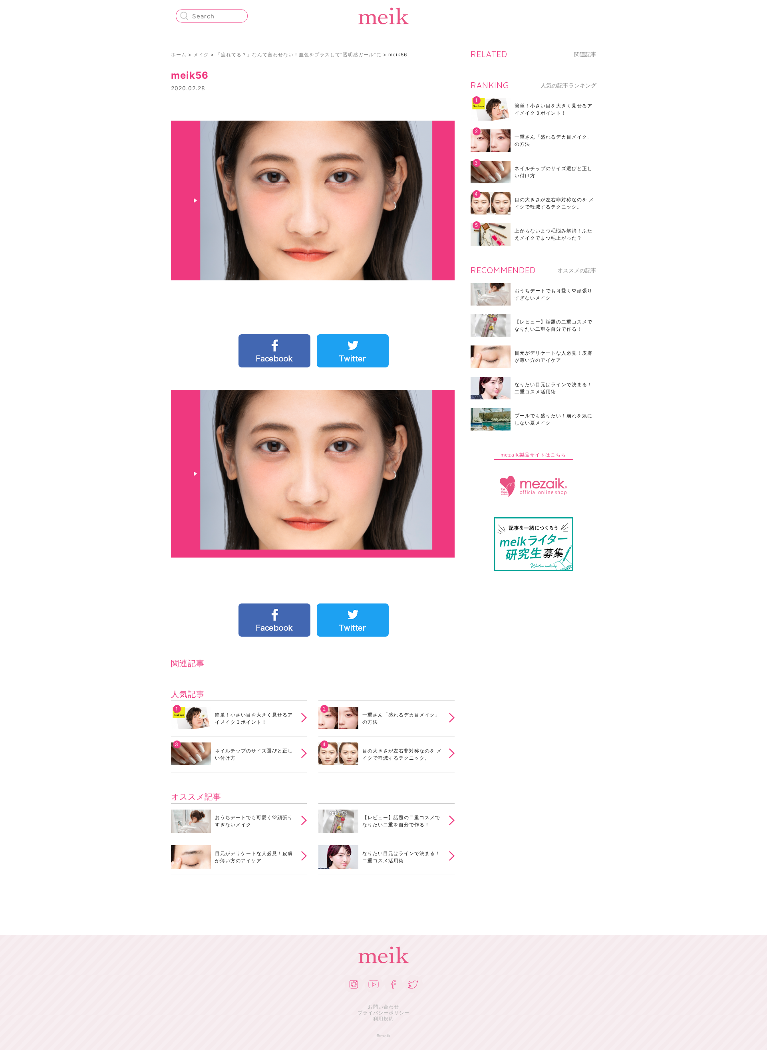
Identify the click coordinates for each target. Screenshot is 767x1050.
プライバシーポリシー (383, 1013)
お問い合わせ (383, 1007)
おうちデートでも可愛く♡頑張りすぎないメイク (254, 821)
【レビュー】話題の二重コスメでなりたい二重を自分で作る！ (401, 821)
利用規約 (383, 1019)
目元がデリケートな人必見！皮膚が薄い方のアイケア (254, 856)
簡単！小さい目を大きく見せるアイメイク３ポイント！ (254, 718)
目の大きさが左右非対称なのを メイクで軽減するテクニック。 (402, 754)
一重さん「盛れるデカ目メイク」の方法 (401, 718)
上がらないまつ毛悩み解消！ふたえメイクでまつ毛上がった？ (553, 234)
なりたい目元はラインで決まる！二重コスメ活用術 (401, 856)
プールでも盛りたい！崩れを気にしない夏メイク (553, 419)
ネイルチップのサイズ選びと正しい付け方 (254, 754)
